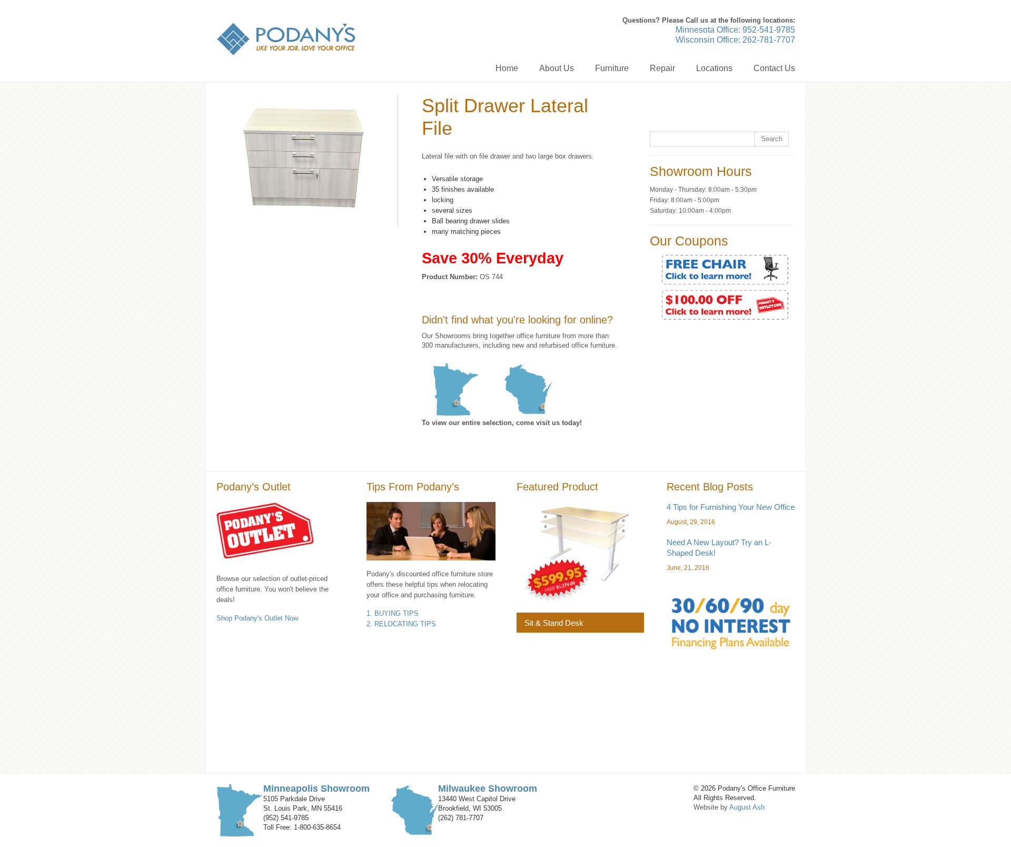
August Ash (747, 807)
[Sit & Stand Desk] (580, 552)
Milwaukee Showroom (487, 788)
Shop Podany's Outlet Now (257, 618)
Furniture (612, 68)
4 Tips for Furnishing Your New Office (731, 507)
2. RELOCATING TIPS (401, 624)
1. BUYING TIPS (392, 613)
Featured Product (557, 487)
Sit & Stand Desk (553, 622)
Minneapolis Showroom (316, 788)
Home (506, 68)
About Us (556, 68)
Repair (662, 68)
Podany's (286, 39)
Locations (714, 68)
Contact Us (774, 68)
